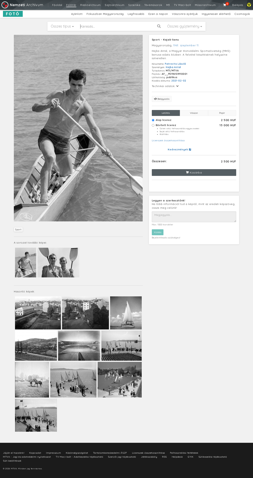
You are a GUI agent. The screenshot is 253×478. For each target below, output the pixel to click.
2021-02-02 (178, 80)
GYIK (191, 456)
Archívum (26, 5)
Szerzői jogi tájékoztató (122, 456)
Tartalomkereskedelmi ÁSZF (110, 452)
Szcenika (134, 5)
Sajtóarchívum (114, 5)
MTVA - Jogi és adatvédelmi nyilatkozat (27, 456)
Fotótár (71, 5)
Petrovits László (175, 63)
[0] (224, 5)
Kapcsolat (35, 452)
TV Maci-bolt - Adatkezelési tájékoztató (79, 456)
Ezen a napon (158, 14)
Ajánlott (77, 14)
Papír (222, 112)
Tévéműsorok (153, 5)
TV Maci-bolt (182, 5)
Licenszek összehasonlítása (168, 140)
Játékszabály (149, 456)
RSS (164, 456)
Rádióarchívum (90, 5)
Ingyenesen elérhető (216, 14)
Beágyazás (163, 98)
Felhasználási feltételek (184, 452)
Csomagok (242, 14)
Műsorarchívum (205, 5)
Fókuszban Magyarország (105, 14)
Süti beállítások (12, 460)
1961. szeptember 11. (186, 45)
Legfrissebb (136, 14)
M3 (168, 5)
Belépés (237, 5)
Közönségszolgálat (77, 452)
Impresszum (53, 452)
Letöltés (166, 112)
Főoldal (57, 5)
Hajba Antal (173, 67)
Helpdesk (177, 456)
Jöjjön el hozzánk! (14, 452)
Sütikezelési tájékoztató (212, 456)
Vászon (194, 112)
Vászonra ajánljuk (185, 14)
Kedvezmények (178, 149)
